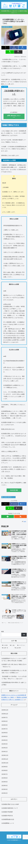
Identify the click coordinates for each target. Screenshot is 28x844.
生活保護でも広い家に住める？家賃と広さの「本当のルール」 (14, 665)
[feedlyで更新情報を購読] (7, 516)
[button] (18, 52)
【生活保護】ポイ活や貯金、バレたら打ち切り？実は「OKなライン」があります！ (14, 677)
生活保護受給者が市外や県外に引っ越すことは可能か (14, 683)
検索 (2, 631)
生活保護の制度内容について (9, 497)
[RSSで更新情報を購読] (20, 516)
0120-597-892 (14, 490)
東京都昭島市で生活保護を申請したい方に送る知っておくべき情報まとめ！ (14, 671)
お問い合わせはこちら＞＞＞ (14, 116)
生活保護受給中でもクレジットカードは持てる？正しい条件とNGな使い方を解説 (14, 659)
